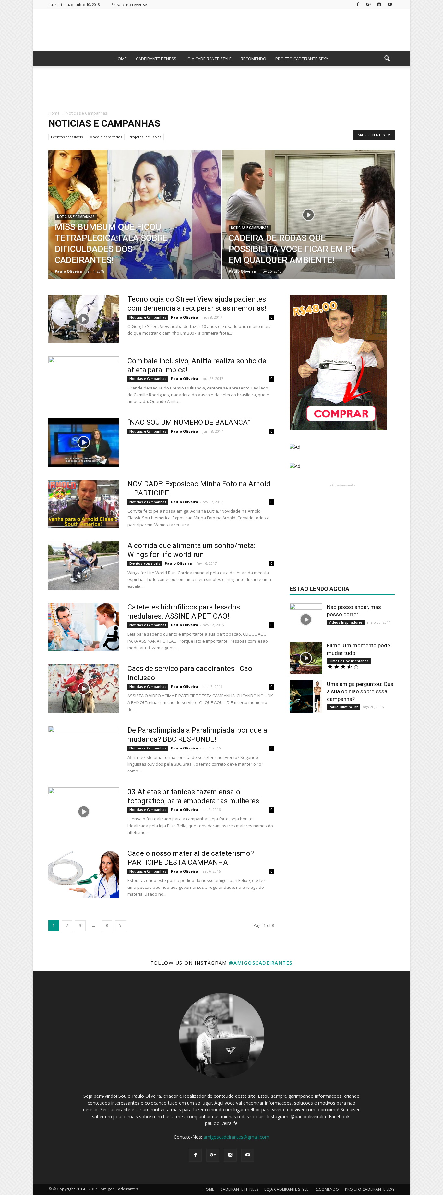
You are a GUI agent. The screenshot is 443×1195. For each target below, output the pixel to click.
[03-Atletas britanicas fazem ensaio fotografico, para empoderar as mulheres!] (83, 811)
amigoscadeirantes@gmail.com (236, 1137)
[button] (387, 58)
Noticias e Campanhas (76, 217)
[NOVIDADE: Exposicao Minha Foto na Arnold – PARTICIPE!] (83, 504)
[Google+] (368, 4)
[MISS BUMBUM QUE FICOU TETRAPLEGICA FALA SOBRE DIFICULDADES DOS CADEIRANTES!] (134, 225)
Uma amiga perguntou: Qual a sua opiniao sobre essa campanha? (361, 691)
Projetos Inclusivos (145, 136)
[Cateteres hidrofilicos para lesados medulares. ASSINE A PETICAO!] (83, 627)
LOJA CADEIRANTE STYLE (209, 59)
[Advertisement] (221, 88)
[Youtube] (390, 4)
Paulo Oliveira (68, 271)
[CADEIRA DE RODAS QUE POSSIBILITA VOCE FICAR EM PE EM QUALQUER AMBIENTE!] (308, 225)
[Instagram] (379, 4)
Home (54, 113)
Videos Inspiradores (346, 622)
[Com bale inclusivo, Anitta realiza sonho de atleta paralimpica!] (83, 380)
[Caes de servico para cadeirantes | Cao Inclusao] (83, 688)
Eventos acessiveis (67, 136)
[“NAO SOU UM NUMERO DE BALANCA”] (83, 442)
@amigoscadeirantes (261, 962)
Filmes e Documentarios (349, 661)
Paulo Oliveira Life (343, 707)
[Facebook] (358, 4)
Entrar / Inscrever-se (129, 4)
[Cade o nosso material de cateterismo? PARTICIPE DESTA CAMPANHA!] (83, 873)
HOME (121, 59)
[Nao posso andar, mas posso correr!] (306, 619)
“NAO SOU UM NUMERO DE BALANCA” (188, 422)
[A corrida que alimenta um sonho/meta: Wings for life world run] (83, 565)
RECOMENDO (253, 59)
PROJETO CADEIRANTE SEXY (301, 59)
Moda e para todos (106, 136)
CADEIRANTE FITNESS (156, 59)
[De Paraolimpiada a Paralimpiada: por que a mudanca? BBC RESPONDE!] (83, 750)
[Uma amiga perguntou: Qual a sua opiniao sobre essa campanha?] (306, 696)
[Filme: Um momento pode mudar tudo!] (306, 658)
